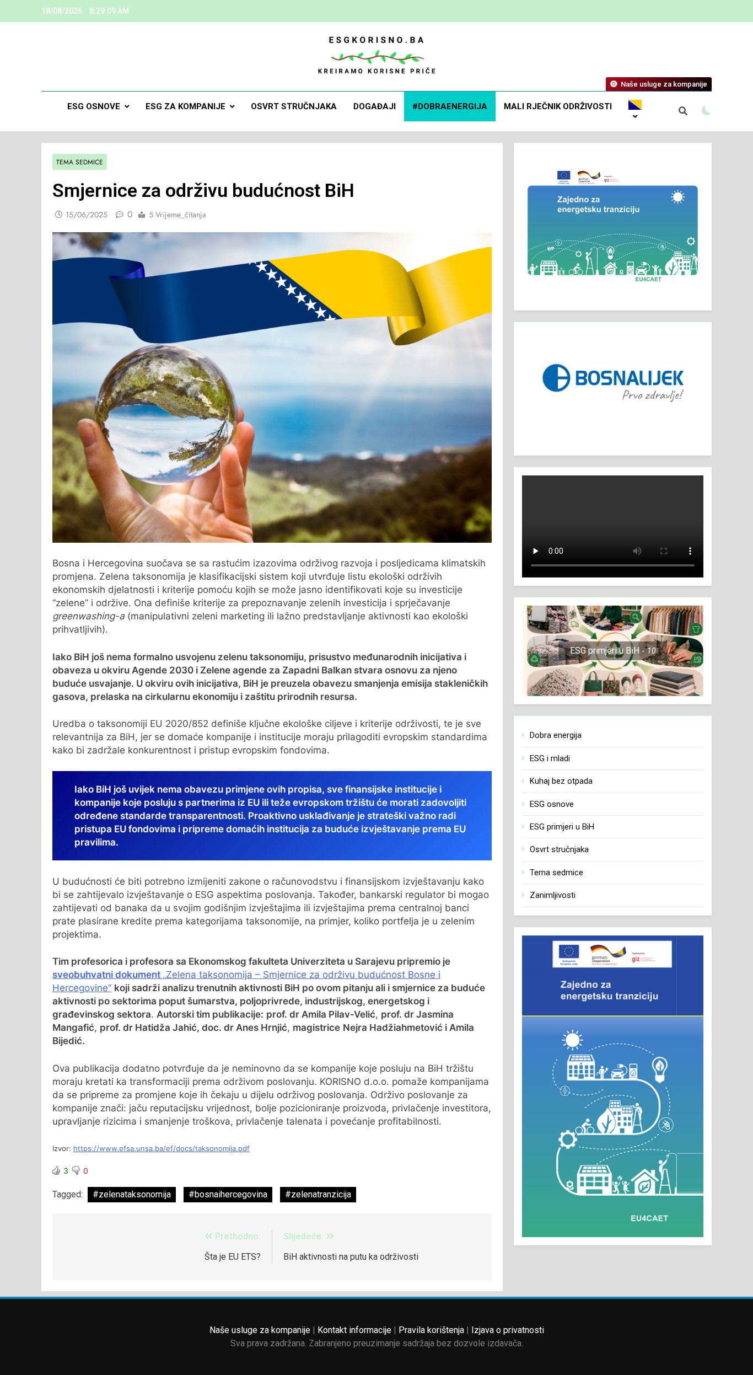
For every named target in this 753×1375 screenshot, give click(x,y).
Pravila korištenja (431, 1330)
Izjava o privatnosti (507, 1330)
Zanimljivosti (552, 895)
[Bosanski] (635, 111)
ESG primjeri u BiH (562, 827)
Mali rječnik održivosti (558, 106)
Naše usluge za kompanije (259, 1330)
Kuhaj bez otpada (561, 781)
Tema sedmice (79, 162)
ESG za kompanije (185, 106)
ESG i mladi (550, 758)
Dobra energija (556, 735)
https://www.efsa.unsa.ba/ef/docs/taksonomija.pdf (161, 1148)
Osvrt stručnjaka (294, 106)
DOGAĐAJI (374, 106)
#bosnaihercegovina (228, 1194)
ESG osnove (93, 106)
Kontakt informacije (354, 1330)
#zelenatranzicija (318, 1194)
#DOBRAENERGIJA (449, 106)
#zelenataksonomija (132, 1194)
